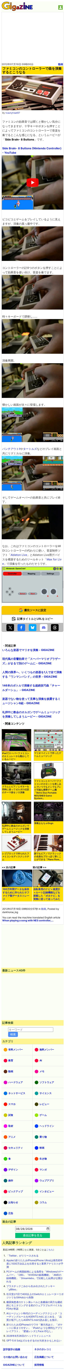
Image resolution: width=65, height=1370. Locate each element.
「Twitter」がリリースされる (22, 1255)
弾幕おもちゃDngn (43, 823)
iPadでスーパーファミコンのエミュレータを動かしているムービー (15, 756)
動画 (60, 64)
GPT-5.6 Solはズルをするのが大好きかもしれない (33, 1340)
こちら (49, 1249)
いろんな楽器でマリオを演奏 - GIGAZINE (28, 650)
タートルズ (30, 449)
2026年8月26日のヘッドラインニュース (28, 1335)
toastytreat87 (13, 113)
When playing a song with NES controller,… (27, 920)
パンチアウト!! (11, 449)
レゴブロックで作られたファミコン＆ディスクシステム (15, 856)
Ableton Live (19, 555)
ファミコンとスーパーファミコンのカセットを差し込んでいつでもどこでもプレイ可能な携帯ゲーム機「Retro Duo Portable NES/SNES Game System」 (47, 790)
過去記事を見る (32, 1235)
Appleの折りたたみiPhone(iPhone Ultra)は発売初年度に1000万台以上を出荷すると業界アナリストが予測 (34, 1263)
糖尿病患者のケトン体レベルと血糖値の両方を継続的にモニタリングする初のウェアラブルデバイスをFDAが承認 (34, 1305)
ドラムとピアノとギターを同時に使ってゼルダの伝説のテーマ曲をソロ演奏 (15, 789)
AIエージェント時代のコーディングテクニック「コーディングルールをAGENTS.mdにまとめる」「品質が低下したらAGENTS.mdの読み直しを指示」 (34, 1316)
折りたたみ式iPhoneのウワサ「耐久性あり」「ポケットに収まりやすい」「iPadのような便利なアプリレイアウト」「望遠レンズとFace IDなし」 (34, 1328)
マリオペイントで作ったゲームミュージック (47, 754)
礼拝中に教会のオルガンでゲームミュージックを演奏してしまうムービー (15, 829)
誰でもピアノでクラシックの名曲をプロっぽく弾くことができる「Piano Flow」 (47, 856)
